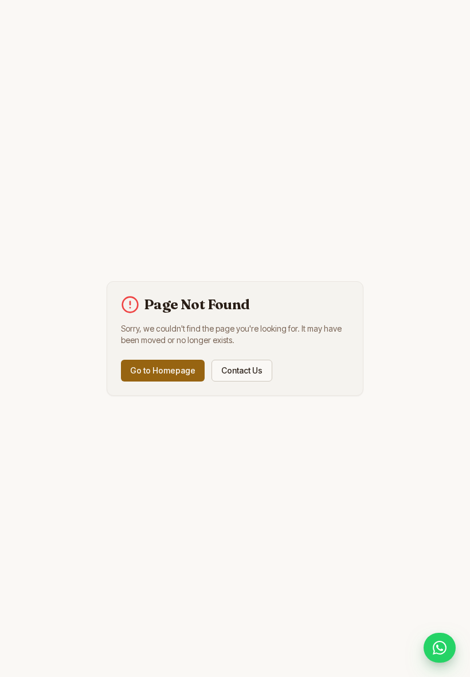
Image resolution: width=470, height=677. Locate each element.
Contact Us (242, 370)
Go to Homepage (162, 370)
